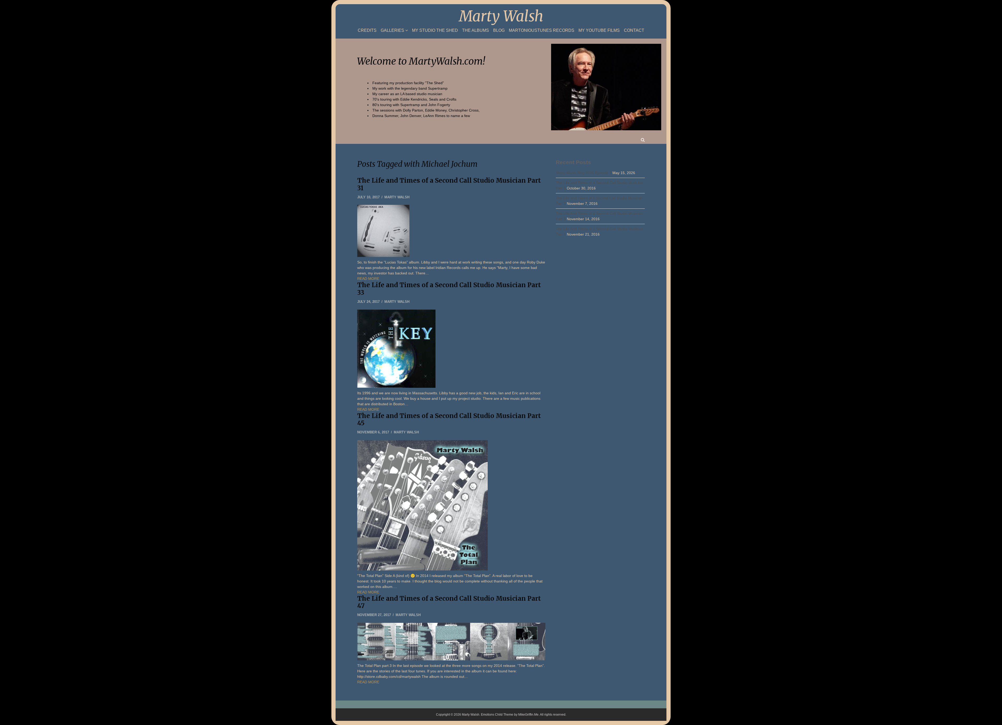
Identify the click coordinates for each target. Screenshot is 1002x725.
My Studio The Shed (435, 30)
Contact (634, 30)
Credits (367, 30)
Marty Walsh (501, 16)
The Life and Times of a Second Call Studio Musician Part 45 (449, 419)
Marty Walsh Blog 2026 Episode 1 (583, 173)
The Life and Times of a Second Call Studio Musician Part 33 (449, 289)
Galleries (392, 30)
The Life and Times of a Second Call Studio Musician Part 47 (449, 602)
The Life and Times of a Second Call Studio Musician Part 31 (449, 184)
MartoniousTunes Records (541, 30)
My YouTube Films (599, 30)
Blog (499, 30)
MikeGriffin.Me (528, 714)
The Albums (475, 30)
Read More (368, 279)
